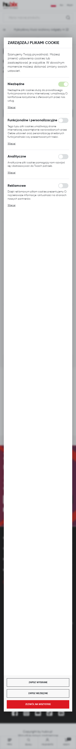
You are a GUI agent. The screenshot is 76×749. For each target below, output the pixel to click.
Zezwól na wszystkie (38, 704)
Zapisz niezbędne (38, 693)
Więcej (12, 107)
